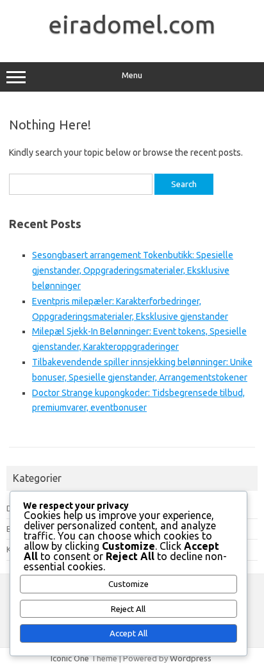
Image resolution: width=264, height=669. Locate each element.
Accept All (128, 633)
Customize (128, 584)
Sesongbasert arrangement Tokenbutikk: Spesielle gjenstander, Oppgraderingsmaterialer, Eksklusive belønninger (132, 270)
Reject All (128, 609)
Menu (132, 75)
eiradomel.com (132, 24)
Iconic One (70, 658)
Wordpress (190, 658)
